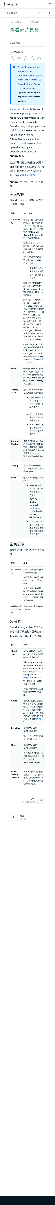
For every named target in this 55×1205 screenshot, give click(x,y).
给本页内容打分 (17, 52)
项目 (14, 130)
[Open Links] (49, 4)
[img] (12, 58)
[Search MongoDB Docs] (39, 13)
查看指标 (34, 22)
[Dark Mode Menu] (49, 13)
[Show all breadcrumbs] (24, 22)
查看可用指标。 (30, 175)
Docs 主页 (14, 22)
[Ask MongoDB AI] (44, 13)
